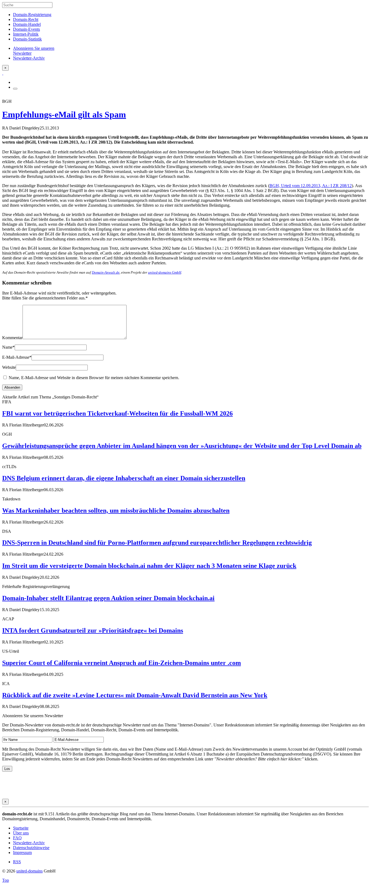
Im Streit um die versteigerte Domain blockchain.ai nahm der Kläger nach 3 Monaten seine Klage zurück (149, 565)
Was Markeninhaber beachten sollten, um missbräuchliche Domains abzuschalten (115, 510)
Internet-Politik (26, 34)
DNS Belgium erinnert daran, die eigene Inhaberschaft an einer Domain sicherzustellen (123, 478)
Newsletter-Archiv (29, 842)
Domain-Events (26, 29)
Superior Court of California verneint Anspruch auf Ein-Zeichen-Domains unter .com (121, 662)
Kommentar (12, 337)
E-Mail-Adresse (17, 357)
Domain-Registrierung (32, 14)
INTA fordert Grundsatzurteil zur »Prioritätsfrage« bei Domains (92, 630)
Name (8, 347)
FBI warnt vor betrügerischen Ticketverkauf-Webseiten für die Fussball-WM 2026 (117, 413)
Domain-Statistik (27, 39)
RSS (17, 861)
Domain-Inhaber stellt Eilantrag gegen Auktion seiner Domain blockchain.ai (108, 598)
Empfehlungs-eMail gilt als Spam (64, 114)
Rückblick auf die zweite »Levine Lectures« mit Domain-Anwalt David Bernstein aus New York (134, 695)
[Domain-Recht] (2, 73)
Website (9, 367)
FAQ (17, 838)
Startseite (21, 828)
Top (5, 880)
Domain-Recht (25, 19)
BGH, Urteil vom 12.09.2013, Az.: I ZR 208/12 (310, 185)
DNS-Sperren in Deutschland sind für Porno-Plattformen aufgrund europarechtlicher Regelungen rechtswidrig (157, 542)
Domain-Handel (27, 24)
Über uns (21, 833)
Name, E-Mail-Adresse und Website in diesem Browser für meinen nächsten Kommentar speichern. (94, 377)
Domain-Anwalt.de (106, 272)
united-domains (29, 871)
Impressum (22, 852)
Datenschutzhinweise (31, 847)
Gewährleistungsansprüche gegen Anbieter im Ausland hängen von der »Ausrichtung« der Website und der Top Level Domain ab (181, 445)
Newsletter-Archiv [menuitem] (29, 58)
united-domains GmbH (164, 272)
